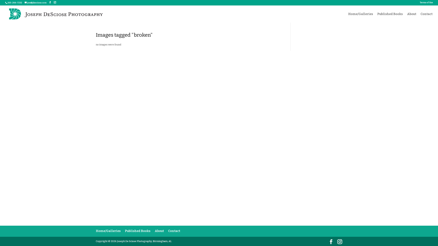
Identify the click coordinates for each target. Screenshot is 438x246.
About (411, 14)
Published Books (390, 14)
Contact (427, 14)
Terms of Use (426, 3)
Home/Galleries (360, 14)
